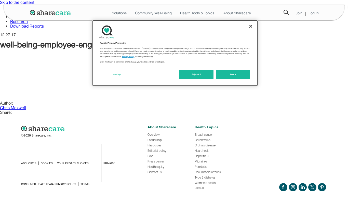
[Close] (250, 26)
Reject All (196, 74)
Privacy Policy (128, 56)
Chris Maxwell (13, 107)
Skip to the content (17, 2)
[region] (175, 53)
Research (19, 21)
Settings (117, 74)
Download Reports (27, 26)
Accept (233, 74)
